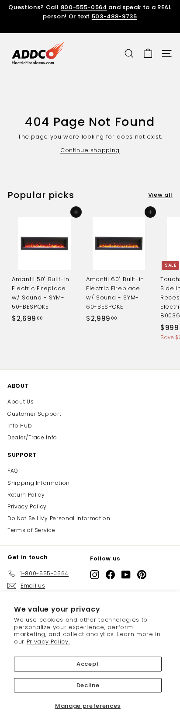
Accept (87, 664)
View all (160, 195)
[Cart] (148, 53)
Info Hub (19, 425)
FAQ (12, 470)
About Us (20, 401)
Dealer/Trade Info (32, 437)
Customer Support (34, 413)
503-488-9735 (114, 16)
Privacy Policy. (48, 641)
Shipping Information (38, 483)
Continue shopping (90, 150)
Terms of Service (31, 530)
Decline (88, 685)
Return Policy (26, 494)
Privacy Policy (27, 506)
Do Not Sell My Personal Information (59, 518)
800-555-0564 (84, 7)
